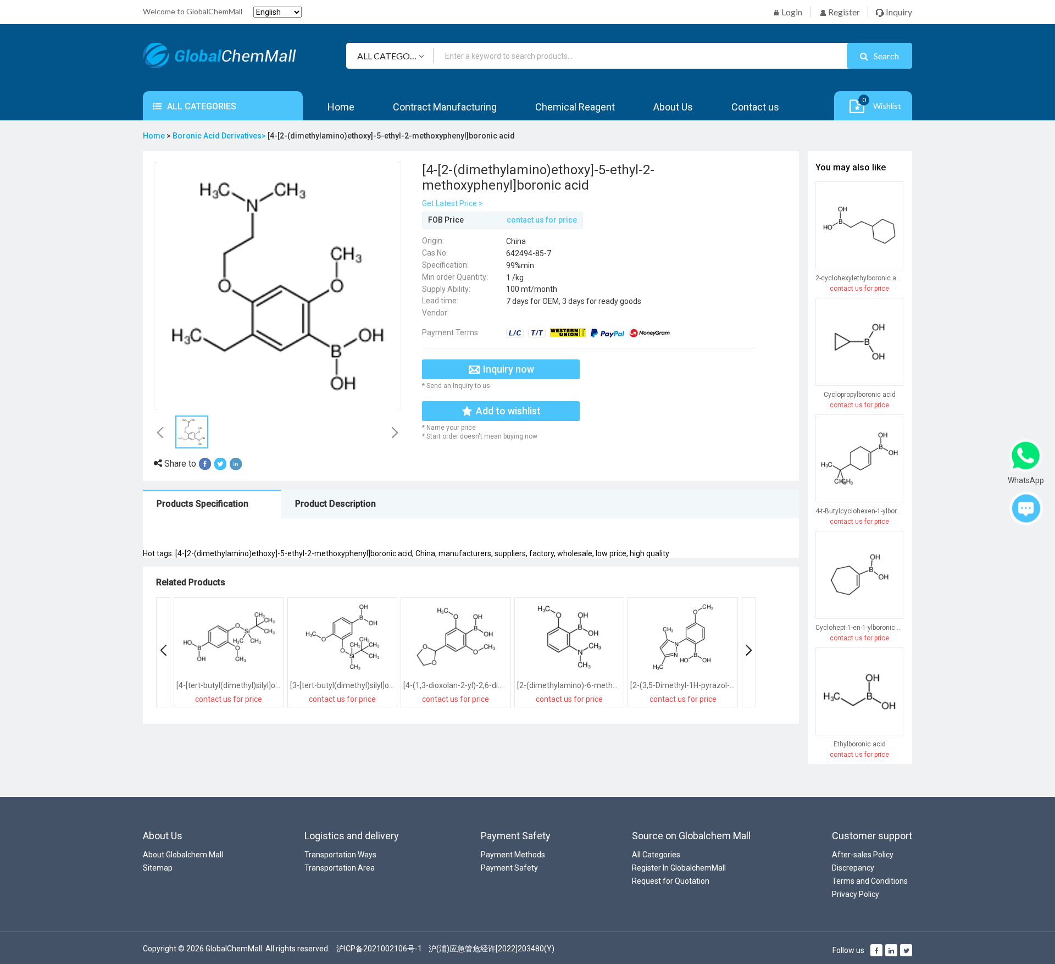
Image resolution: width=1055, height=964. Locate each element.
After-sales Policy (862, 854)
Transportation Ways (340, 854)
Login (791, 12)
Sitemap (158, 867)
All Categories (656, 854)
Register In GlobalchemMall (679, 867)
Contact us (755, 107)
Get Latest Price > (452, 203)
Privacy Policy (855, 894)
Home (340, 107)
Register (843, 12)
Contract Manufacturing (445, 107)
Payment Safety (509, 867)
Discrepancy (853, 867)
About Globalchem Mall (183, 854)
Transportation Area (339, 867)
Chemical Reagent (575, 107)
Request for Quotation (670, 881)
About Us (673, 107)
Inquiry (898, 12)
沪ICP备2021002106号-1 (379, 948)
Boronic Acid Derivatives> (220, 135)
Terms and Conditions (870, 881)
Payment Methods (513, 854)
